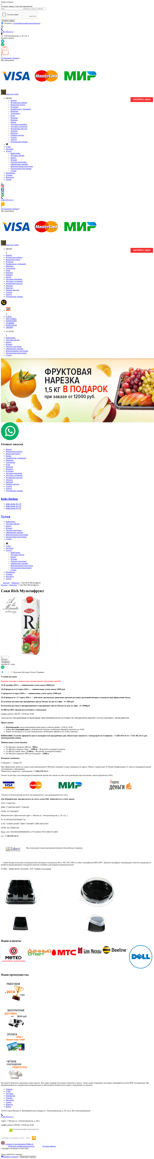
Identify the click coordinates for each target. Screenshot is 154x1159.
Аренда (14, 140)
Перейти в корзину (11, 1157)
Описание (17, 672)
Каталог (6, 583)
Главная (9, 1089)
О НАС (9, 316)
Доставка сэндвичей (19, 126)
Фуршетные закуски (19, 129)
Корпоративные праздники (22, 166)
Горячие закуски (17, 135)
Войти (8, 1107)
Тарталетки (15, 113)
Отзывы (9, 175)
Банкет (13, 158)
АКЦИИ (9, 327)
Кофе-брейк (15, 153)
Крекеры (14, 118)
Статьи (13, 171)
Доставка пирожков (19, 124)
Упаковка (40, 672)
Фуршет (14, 160)
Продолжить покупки (27, 1157)
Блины (13, 122)
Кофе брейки (9, 498)
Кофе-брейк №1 (13, 504)
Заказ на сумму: (12, 94)
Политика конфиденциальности (25, 1129)
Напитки (14, 133)
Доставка (9, 149)
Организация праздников (21, 169)
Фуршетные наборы (19, 103)
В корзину (5, 662)
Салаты (14, 137)
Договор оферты (49, 1146)
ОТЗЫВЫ (10, 323)
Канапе (14, 100)
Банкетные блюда (18, 105)
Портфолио (10, 173)
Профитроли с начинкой (21, 109)
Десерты (14, 131)
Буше (13, 116)
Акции (8, 179)
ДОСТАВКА (11, 319)
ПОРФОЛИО (11, 321)
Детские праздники (19, 162)
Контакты (10, 177)
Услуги (9, 151)
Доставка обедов (17, 155)
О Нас (8, 147)
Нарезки (14, 120)
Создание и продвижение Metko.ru (19, 1144)
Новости (9, 1104)
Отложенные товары (10, 58)
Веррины (14, 111)
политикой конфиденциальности (26, 23)
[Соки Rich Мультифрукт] (31, 655)
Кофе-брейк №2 (13, 506)
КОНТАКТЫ (11, 325)
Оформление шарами (19, 164)
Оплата (33, 672)
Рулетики (14, 107)
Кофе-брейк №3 (13, 508)
